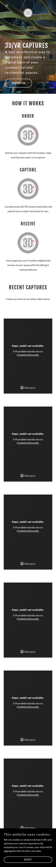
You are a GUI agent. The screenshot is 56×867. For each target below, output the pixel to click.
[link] (28, 5)
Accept (28, 859)
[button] (7, 6)
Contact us (19, 83)
